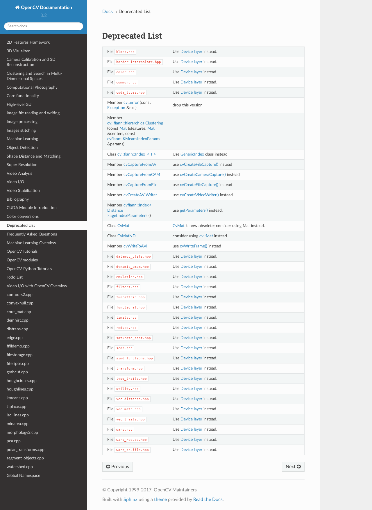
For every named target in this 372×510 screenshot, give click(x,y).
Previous (119, 466)
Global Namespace (23, 475)
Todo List (15, 277)
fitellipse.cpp (18, 363)
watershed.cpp (20, 467)
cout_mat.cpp (19, 312)
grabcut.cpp (17, 372)
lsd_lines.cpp (18, 415)
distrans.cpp (17, 329)
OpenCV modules (22, 260)
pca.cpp (14, 441)
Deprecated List (21, 225)
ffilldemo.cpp (18, 346)
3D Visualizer (18, 51)
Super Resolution (22, 165)
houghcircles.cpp (22, 381)
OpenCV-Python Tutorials (29, 269)
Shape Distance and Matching (33, 156)
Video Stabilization (23, 190)
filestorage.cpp (20, 355)
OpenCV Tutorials (22, 251)
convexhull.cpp (20, 303)
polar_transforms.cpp (25, 449)
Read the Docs (208, 499)
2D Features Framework (28, 42)
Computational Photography (32, 87)
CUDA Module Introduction (32, 208)
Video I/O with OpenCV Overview (37, 286)
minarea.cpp (17, 424)
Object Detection (22, 147)
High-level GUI (20, 104)
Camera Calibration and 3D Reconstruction (31, 62)
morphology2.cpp (22, 432)
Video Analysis (19, 173)
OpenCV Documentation (46, 7)
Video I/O (15, 182)
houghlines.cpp (20, 389)
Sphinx (130, 499)
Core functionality (23, 96)
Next (291, 466)
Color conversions (23, 216)
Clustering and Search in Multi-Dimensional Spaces (34, 76)
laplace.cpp (16, 406)
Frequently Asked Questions (32, 234)
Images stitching (21, 130)
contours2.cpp (20, 295)
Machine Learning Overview (31, 243)
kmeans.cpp (17, 398)
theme (160, 499)
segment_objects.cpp (25, 458)
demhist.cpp (17, 320)
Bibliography (18, 199)
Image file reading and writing (33, 113)
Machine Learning (22, 139)
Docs (107, 11)
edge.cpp (15, 338)
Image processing (22, 122)
